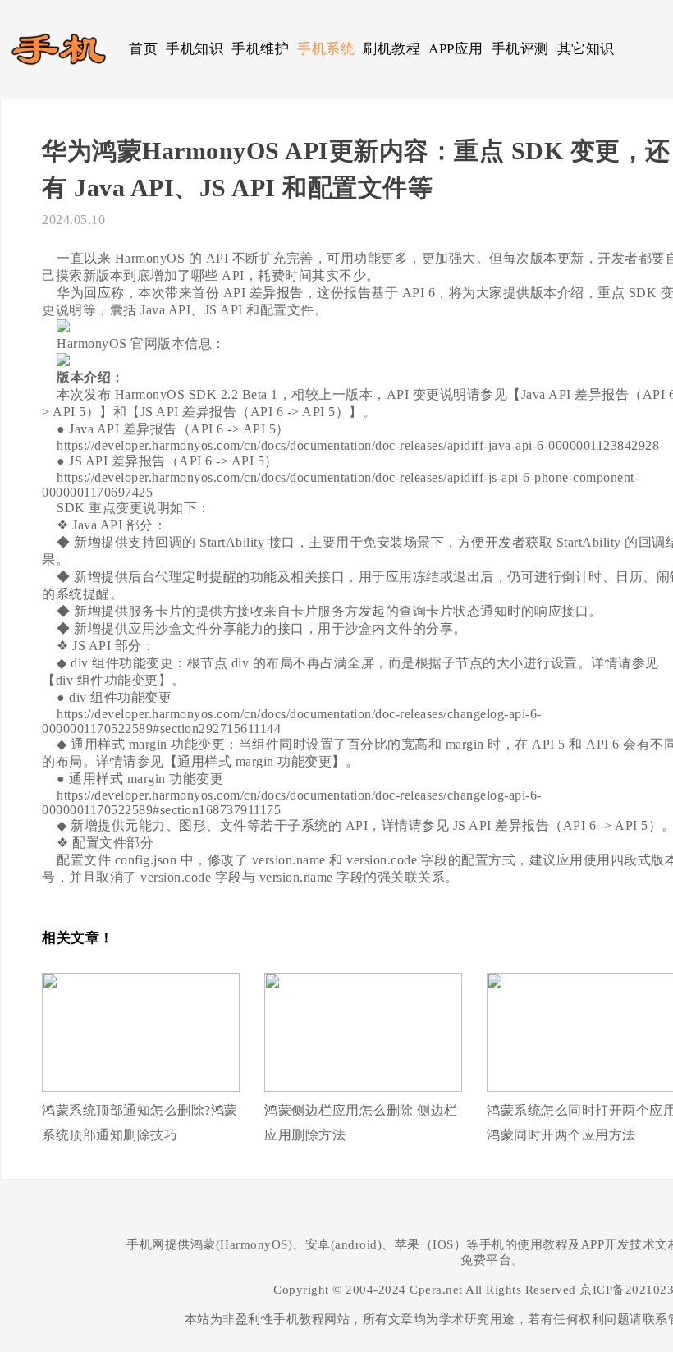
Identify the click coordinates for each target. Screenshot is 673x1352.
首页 (143, 49)
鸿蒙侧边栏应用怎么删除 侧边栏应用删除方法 (361, 1122)
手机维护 (260, 49)
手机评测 (520, 49)
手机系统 (326, 49)
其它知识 (586, 49)
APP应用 (455, 49)
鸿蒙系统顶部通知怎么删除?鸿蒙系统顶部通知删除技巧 (140, 1122)
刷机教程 (391, 49)
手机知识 (194, 49)
